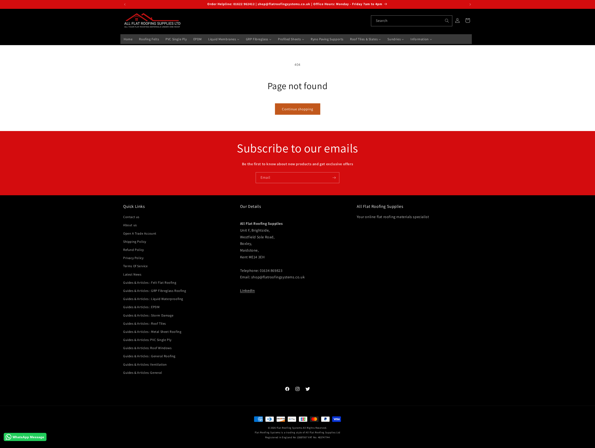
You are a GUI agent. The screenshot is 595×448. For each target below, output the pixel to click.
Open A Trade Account (139, 233)
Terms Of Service (135, 266)
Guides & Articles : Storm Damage (148, 315)
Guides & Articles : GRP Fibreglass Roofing (154, 291)
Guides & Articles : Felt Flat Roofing (149, 282)
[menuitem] (128, 39)
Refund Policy (133, 250)
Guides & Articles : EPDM (141, 307)
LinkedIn (247, 290)
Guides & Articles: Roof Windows (147, 348)
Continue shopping (297, 109)
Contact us (131, 217)
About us (130, 225)
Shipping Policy (134, 241)
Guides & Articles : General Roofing (149, 356)
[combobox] (411, 21)
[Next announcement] (470, 4)
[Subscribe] (334, 177)
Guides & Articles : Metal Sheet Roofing (152, 332)
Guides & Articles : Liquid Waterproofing (153, 299)
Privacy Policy (133, 258)
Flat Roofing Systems (289, 427)
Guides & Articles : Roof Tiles (144, 323)
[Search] (447, 21)
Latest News (132, 274)
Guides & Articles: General (142, 373)
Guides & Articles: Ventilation (145, 364)
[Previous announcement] (125, 4)
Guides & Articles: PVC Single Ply (147, 340)
